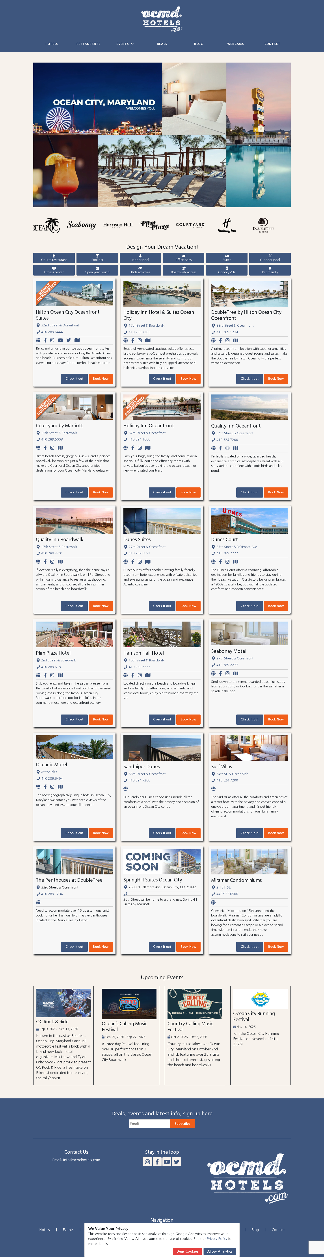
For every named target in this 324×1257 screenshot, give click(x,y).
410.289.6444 (52, 331)
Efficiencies (184, 259)
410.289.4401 (52, 553)
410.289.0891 (139, 553)
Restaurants (88, 44)
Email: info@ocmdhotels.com (76, 1160)
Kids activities (140, 272)
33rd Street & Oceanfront (234, 325)
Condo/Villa (227, 272)
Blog (198, 44)
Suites (227, 259)
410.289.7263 (139, 332)
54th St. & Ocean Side (232, 774)
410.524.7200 (227, 439)
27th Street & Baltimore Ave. (237, 546)
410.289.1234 (227, 332)
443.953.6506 (227, 894)
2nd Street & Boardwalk (58, 660)
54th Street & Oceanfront (234, 433)
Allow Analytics (220, 1251)
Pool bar (97, 259)
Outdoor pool (270, 259)
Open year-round (97, 272)
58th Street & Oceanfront (147, 774)
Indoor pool (140, 259)
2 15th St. (223, 887)
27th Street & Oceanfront (147, 546)
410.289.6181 (52, 666)
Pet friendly (270, 272)
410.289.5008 (52, 439)
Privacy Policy (217, 1238)
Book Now (100, 378)
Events (123, 44)
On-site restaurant (54, 259)
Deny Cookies (187, 1251)
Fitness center (54, 272)
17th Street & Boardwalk (146, 325)
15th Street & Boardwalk (59, 433)
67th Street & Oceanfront (147, 433)
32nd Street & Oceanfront (60, 325)
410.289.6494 (52, 778)
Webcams (235, 44)
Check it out (74, 378)
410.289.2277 (227, 553)
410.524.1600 (139, 439)
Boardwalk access (183, 272)
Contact (272, 44)
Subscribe (182, 1123)
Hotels (51, 44)
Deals (162, 44)
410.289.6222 (139, 666)
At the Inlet (49, 772)
